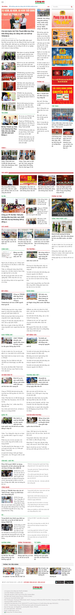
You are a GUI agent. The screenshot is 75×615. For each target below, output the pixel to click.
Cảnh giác (5, 249)
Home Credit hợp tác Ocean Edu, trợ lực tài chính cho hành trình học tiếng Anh (37, 278)
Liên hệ (20, 582)
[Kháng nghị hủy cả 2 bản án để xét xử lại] (25, 550)
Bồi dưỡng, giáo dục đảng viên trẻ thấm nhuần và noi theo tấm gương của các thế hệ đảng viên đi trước (43, 36)
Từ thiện (37, 542)
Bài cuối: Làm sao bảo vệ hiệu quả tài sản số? (42, 117)
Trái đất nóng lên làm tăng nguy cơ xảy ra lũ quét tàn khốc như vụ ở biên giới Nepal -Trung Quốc (12, 448)
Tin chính (4, 113)
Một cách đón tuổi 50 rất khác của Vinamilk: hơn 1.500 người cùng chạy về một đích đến (37, 393)
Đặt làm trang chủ (9, 582)
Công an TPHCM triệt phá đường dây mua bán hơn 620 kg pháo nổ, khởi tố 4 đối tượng (12, 393)
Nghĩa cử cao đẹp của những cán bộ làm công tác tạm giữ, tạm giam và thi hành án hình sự (43, 55)
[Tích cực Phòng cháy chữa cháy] (63, 37)
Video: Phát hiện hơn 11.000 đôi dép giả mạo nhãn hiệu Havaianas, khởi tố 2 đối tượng (9, 164)
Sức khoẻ (5, 226)
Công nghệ (5, 487)
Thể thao (55, 106)
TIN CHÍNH (4, 38)
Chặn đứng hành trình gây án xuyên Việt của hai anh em (42, 202)
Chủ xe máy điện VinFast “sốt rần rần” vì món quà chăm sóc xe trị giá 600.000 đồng (38, 537)
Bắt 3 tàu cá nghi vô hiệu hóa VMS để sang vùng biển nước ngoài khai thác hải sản (13, 327)
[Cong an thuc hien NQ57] (63, 56)
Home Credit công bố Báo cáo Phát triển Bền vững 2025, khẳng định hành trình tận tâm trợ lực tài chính (38, 285)
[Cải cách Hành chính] (63, 94)
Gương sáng (6, 542)
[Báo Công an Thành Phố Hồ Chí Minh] (40, 2)
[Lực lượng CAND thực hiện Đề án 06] (63, 75)
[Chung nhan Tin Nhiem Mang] (13, 612)
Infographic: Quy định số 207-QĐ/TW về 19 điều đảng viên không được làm (28, 188)
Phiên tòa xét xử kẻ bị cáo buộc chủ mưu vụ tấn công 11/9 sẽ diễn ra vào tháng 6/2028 (11, 441)
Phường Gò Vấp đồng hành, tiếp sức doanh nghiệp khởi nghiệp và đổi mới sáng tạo (37, 267)
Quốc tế (4, 415)
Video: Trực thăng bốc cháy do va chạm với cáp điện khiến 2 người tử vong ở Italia (12, 435)
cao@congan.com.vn (13, 610)
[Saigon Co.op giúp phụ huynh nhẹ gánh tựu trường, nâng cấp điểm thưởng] (55, 570)
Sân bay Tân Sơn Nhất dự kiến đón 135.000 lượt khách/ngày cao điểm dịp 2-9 (12, 362)
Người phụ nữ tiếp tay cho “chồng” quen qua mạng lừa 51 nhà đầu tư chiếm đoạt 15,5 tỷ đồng (12, 264)
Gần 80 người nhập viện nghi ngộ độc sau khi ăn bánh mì (8, 241)
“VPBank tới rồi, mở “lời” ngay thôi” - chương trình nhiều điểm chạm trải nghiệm (37, 322)
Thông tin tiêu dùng (10, 564)
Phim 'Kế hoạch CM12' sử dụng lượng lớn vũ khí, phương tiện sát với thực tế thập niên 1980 (12, 466)
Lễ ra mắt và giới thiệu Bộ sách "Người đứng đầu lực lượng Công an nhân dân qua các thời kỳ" (38, 476)
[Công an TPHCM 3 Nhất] (63, 18)
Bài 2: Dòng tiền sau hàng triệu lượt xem (43, 109)
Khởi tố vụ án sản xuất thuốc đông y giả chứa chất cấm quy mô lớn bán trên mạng (25, 64)
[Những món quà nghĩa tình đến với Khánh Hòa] (42, 550)
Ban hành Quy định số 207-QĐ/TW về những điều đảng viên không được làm (46, 188)
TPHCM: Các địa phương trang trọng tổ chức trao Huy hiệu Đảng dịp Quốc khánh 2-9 (26, 95)
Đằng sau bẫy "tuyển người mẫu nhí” (18, 254)
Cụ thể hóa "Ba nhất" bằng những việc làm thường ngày (7, 557)
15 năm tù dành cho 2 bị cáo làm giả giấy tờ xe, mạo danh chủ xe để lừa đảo (62, 246)
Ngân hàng (31, 291)
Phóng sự (40, 81)
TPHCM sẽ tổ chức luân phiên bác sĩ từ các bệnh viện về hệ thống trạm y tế (41, 242)
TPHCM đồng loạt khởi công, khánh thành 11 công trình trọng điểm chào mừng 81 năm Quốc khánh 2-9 (26, 75)
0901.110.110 (41, 582)
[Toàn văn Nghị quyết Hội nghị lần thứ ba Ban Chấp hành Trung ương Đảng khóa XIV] (65, 180)
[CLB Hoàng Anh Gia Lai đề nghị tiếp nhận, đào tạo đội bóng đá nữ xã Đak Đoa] (57, 132)
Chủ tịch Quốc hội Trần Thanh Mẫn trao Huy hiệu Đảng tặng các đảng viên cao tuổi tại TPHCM (17, 33)
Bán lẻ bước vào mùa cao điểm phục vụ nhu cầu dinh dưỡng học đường (43, 571)
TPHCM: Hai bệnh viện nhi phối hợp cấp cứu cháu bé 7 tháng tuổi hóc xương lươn (25, 242)
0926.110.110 (33, 582)
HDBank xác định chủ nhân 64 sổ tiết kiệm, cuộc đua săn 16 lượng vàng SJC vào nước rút (38, 311)
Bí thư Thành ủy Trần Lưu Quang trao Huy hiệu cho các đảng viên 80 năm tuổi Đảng (9, 131)
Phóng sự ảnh (57, 196)
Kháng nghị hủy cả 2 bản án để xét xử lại (25, 556)
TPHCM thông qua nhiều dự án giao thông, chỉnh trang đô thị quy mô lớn (27, 132)
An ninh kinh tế (6, 375)
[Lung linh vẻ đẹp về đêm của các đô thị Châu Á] (63, 205)
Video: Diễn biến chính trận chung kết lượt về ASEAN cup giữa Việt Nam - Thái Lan (62, 125)
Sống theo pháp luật (59, 218)
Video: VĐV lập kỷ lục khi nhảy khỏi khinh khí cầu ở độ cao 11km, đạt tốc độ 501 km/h (38, 433)
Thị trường (31, 249)
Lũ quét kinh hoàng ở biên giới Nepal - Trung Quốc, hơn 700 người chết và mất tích (13, 454)
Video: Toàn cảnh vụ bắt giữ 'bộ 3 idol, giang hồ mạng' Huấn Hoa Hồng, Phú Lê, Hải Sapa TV (26, 164)
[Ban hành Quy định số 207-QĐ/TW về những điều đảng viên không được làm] (46, 180)
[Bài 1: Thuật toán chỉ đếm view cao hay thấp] (43, 87)
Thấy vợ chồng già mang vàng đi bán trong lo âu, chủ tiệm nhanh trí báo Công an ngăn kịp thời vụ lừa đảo (12, 271)
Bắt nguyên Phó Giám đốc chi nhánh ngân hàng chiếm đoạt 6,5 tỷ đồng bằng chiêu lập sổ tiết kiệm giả (38, 329)
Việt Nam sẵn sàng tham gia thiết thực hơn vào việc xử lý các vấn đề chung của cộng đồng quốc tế (25, 85)
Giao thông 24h (7, 335)
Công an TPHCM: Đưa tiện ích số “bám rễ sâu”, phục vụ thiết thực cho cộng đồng (12, 492)
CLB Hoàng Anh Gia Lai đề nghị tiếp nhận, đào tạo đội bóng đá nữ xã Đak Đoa (56, 140)
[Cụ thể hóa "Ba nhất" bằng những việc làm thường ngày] (9, 550)
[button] (48, 6)
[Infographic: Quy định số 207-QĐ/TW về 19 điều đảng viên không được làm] (28, 180)
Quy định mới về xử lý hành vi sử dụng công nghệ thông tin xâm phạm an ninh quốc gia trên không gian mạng (38, 504)
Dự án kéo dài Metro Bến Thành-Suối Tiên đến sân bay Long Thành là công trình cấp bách (12, 369)
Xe (2, 515)
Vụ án (3, 196)
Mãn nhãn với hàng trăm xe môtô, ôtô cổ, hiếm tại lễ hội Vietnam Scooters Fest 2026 (38, 525)
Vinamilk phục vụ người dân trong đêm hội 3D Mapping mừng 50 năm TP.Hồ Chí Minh (38, 409)
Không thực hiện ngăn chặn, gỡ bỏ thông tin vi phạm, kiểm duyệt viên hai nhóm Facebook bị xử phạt (62, 253)
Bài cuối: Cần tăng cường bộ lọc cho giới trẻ (43, 103)
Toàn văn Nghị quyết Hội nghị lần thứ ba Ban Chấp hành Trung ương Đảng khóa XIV (64, 189)
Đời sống (4, 291)
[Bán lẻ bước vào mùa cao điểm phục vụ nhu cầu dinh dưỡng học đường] (32, 570)
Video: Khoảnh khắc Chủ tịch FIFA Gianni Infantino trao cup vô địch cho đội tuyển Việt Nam (68, 142)
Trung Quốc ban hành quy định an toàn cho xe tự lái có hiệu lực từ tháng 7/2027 (13, 520)
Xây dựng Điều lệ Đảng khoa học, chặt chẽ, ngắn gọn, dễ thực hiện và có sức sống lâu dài (9, 189)
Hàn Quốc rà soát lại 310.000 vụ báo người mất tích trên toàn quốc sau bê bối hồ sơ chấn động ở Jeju (25, 55)
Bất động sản (32, 335)
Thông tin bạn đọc (24, 542)
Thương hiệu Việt (33, 375)
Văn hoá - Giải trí (7, 460)
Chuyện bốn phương (34, 415)
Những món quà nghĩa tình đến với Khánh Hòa (41, 556)
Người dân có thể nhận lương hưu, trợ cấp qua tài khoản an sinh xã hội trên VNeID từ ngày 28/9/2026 (38, 497)
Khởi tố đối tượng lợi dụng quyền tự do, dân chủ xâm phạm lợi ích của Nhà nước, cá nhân (25, 106)
